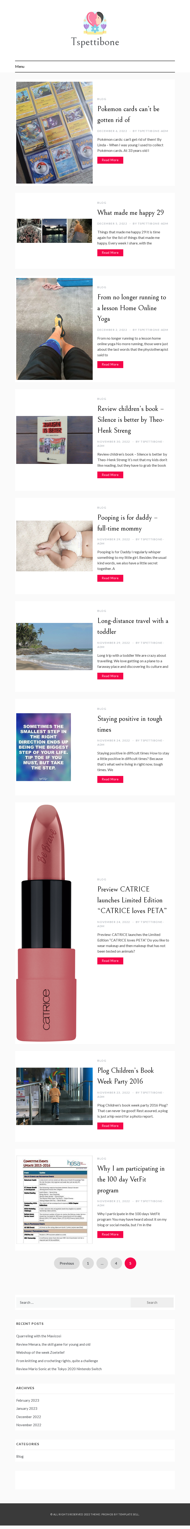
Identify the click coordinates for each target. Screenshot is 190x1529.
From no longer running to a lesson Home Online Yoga (131, 308)
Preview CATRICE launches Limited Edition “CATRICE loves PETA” (132, 900)
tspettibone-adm (153, 131)
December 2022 (28, 1417)
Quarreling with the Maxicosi (38, 1336)
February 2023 (27, 1400)
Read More (110, 160)
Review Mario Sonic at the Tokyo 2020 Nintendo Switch (59, 1369)
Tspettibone (95, 41)
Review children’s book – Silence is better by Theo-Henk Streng (130, 420)
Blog (101, 99)
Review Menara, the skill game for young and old (53, 1344)
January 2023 (26, 1408)
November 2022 (28, 1425)
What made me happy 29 (130, 213)
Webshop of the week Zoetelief (40, 1352)
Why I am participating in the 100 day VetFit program (131, 1179)
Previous (67, 1263)
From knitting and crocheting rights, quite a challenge (57, 1361)
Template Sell (128, 1514)
